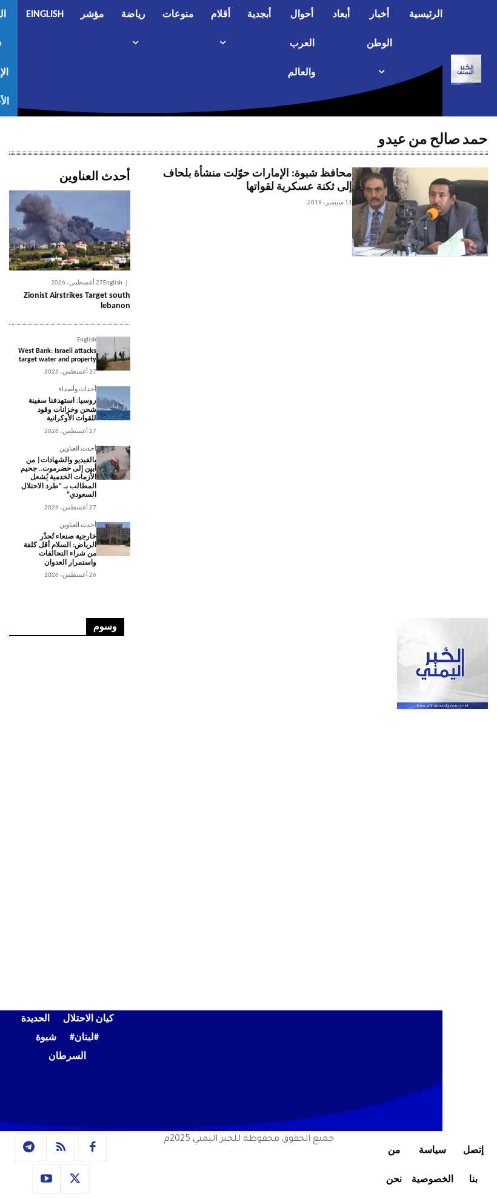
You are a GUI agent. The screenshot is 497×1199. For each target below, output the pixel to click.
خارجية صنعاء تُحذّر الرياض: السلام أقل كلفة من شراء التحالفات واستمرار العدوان (60, 549)
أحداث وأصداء (77, 389)
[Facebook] (92, 1147)
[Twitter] (75, 1179)
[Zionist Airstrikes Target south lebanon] (69, 230)
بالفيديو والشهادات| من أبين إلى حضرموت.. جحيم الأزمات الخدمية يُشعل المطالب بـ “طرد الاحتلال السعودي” (58, 478)
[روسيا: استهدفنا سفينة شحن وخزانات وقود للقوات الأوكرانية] (113, 403)
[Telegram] (29, 1147)
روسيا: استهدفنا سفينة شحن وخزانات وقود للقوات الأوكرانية (62, 409)
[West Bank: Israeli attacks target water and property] (113, 354)
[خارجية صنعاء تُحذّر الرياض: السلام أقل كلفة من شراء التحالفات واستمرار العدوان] (113, 539)
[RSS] (60, 1147)
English (112, 283)
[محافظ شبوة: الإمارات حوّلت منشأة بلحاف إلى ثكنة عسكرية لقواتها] (420, 212)
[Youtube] (46, 1179)
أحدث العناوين (77, 449)
